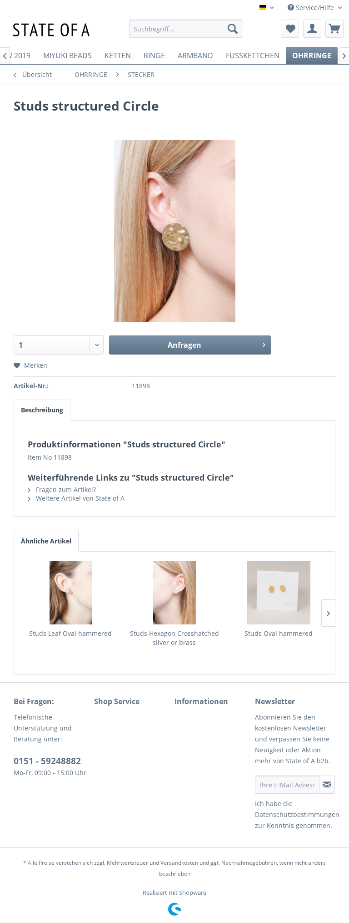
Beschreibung (42, 410)
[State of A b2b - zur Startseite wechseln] (49, 31)
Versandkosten (179, 863)
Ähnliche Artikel (46, 541)
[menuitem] (186, 29)
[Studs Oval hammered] (278, 592)
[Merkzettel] (290, 29)
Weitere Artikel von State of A (79, 498)
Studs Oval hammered (278, 633)
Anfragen (184, 345)
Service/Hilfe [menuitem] (315, 7)
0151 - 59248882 (47, 761)
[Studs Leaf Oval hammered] (70, 592)
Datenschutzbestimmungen (297, 814)
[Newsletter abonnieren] (327, 785)
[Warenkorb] (334, 29)
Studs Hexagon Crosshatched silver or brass (174, 638)
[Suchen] (232, 29)
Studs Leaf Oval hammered (70, 633)
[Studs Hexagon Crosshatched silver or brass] (174, 592)
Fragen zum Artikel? (65, 489)
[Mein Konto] (312, 29)
